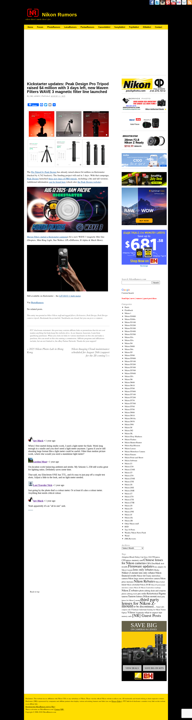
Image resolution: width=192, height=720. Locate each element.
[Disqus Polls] (68, 398)
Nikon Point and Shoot (134, 457)
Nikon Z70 (129, 496)
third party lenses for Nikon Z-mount (140, 602)
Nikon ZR (129, 520)
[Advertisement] (68, 58)
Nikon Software (131, 460)
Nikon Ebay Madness (133, 436)
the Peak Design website (89, 181)
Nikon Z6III (129, 490)
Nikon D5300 (130, 367)
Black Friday (134, 557)
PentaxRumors (87, 27)
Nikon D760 (130, 406)
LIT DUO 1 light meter (70, 295)
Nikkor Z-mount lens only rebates (138, 572)
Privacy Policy (117, 701)
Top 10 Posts (130, 529)
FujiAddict (134, 27)
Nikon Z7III (129, 502)
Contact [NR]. (59, 709)
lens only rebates (143, 569)
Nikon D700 (130, 388)
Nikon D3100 (130, 322)
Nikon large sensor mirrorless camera (144, 578)
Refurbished (152, 593)
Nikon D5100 (130, 361)
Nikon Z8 (128, 505)
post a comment (96, 318)
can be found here (57, 181)
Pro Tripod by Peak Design (43, 171)
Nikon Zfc (129, 517)
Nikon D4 (129, 343)
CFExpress (156, 557)
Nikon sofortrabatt (133, 584)
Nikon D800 (130, 412)
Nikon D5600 (130, 373)
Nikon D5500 (130, 370)
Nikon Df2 (129, 430)
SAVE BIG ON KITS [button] (154, 668)
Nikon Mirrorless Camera (135, 451)
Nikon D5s (129, 376)
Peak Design (33, 178)
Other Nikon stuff (54, 315)
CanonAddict (104, 27)
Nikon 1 (128, 313)
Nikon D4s (129, 349)
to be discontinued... (145, 606)
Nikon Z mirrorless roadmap (151, 587)
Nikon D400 (130, 346)
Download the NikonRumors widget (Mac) (40, 706)
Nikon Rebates (144, 581)
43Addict (147, 27)
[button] (144, 651)
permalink (56, 318)
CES (149, 557)
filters (73, 315)
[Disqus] (68, 473)
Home (30, 27)
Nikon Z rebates (130, 590)
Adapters (125, 557)
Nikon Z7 (128, 493)
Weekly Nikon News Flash (135, 532)
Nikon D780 (130, 409)
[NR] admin (35, 96)
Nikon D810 (130, 415)
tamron (125, 596)
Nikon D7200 (130, 397)
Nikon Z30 (129, 466)
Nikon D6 (129, 379)
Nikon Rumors (59, 14)
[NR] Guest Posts (146, 615)
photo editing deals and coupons (152, 590)
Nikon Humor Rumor (133, 442)
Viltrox (131, 612)
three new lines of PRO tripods (62, 178)
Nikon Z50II (130, 478)
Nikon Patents (130, 454)
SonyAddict (119, 27)
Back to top (34, 591)
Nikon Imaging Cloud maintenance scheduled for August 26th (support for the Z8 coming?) (90, 352)
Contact (158, 27)
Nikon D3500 (130, 334)
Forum (40, 27)
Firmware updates (141, 566)
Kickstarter (81, 315)
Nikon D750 (130, 400)
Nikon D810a (130, 418)
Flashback (129, 310)
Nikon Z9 (128, 508)
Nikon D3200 (130, 325)
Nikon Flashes (130, 439)
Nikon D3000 (130, 316)
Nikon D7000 (130, 391)
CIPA (148, 563)
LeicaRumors (70, 27)
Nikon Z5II (129, 481)
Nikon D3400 (130, 331)
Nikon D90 (129, 424)
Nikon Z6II (129, 487)
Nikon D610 (130, 385)
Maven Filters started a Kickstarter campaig (47, 236)
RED (127, 526)
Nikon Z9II (129, 511)
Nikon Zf (128, 514)
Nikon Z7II (129, 499)
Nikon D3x (129, 340)
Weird (127, 535)
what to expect (151, 612)
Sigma (162, 593)
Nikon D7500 (130, 403)
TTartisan (134, 609)
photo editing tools (129, 593)
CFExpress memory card (132, 560)
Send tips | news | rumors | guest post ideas (139, 298)
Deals (127, 307)
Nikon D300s (130, 319)
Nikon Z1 (128, 463)
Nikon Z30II (130, 469)
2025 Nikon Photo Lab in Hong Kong (45, 350)
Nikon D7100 (130, 394)
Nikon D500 (130, 355)
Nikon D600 (130, 382)
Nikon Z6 (128, 484)
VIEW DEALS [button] (132, 668)
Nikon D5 (129, 352)
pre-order (142, 593)
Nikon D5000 (130, 358)
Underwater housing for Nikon (149, 609)
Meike (156, 570)
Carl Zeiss (144, 557)
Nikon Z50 (129, 475)
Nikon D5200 (130, 364)
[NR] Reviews (130, 538)
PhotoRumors (53, 27)
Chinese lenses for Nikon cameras (142, 561)
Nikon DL (129, 433)
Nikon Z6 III (145, 584)
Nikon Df (128, 427)
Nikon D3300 (130, 328)
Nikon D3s (129, 337)
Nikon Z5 (128, 472)
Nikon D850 (130, 421)
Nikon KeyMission (132, 445)
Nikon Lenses (130, 448)
